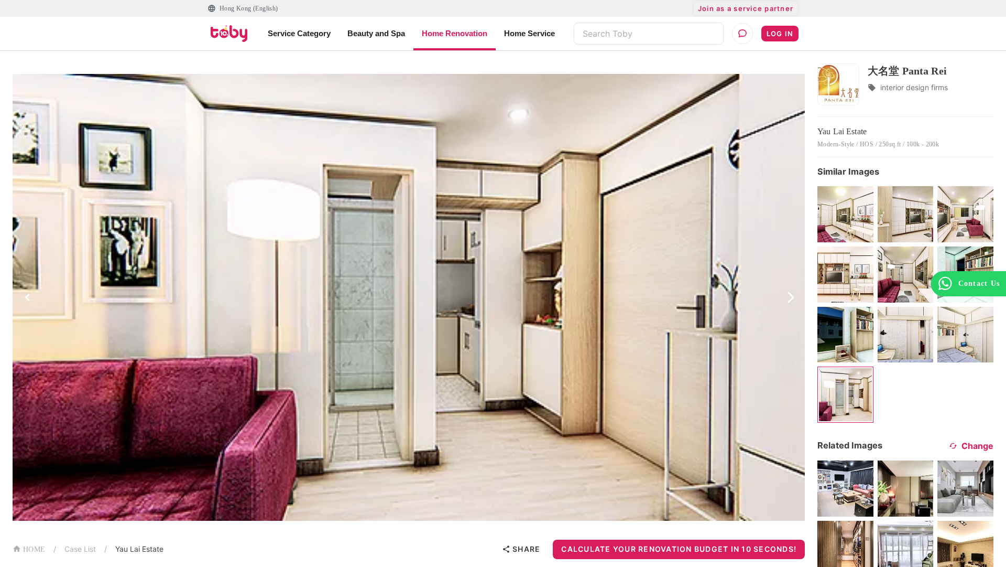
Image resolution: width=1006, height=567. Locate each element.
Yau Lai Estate (139, 548)
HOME (34, 549)
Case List (80, 548)
